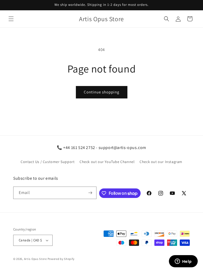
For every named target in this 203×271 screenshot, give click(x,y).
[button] (11, 19)
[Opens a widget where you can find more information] (183, 261)
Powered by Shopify (61, 259)
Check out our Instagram (161, 161)
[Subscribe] (90, 193)
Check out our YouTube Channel (107, 161)
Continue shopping (101, 91)
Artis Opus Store (35, 259)
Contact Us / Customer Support (48, 161)
